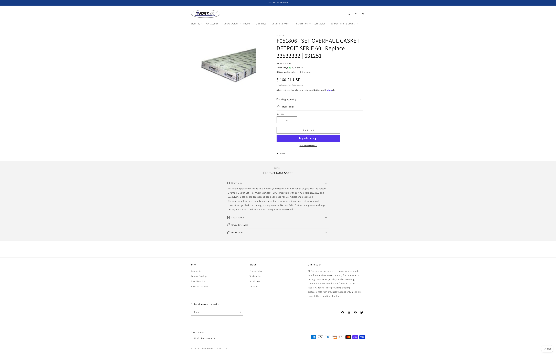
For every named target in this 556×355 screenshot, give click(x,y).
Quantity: (280, 114)
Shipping (280, 85)
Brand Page (254, 281)
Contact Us (196, 271)
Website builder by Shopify (217, 348)
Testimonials (255, 276)
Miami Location (198, 281)
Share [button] (282, 153)
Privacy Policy (255, 271)
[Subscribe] (240, 312)
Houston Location (199, 286)
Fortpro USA (201, 348)
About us (253, 286)
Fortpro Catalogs (199, 276)
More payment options (308, 145)
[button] (196, 24)
